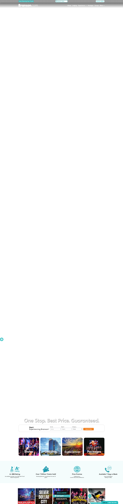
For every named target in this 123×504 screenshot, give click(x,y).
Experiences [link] (81, 5)
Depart (62, 426)
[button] (19, 496)
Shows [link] (69, 5)
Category (74, 426)
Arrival (51, 426)
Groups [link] (97, 5)
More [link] (101, 5)
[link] (1, 339)
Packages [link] (90, 5)
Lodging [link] (74, 5)
